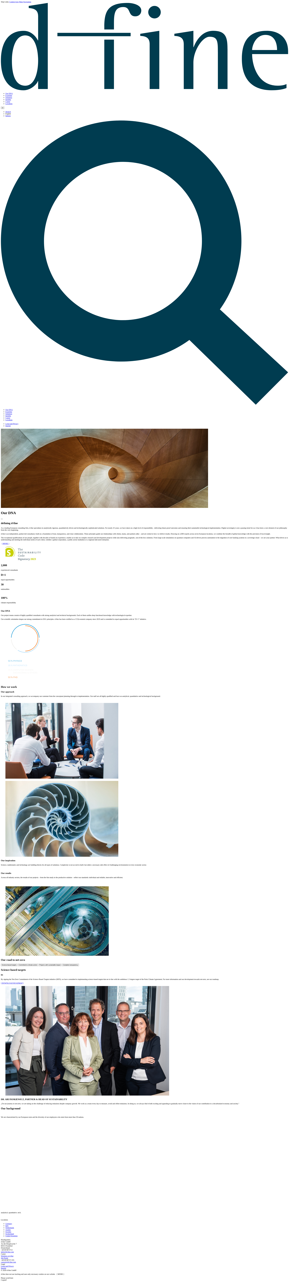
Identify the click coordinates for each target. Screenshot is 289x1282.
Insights (8, 100)
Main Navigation (25, 2)
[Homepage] (144, 90)
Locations (8, 104)
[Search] (144, 406)
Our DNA (9, 93)
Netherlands (9, 1228)
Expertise (8, 96)
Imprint (8, 426)
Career (7, 102)
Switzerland (9, 1234)
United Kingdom (11, 1236)
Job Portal (4, 1258)
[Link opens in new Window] (3, 1218)
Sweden (8, 1232)
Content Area (14, 2)
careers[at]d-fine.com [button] (8, 1262)
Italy (7, 1226)
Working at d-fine (7, 1256)
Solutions (8, 98)
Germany (8, 1224)
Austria (8, 1230)
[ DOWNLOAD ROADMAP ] (12, 983)
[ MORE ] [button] (5, 544)
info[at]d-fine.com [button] (7, 1252)
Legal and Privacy (11, 424)
